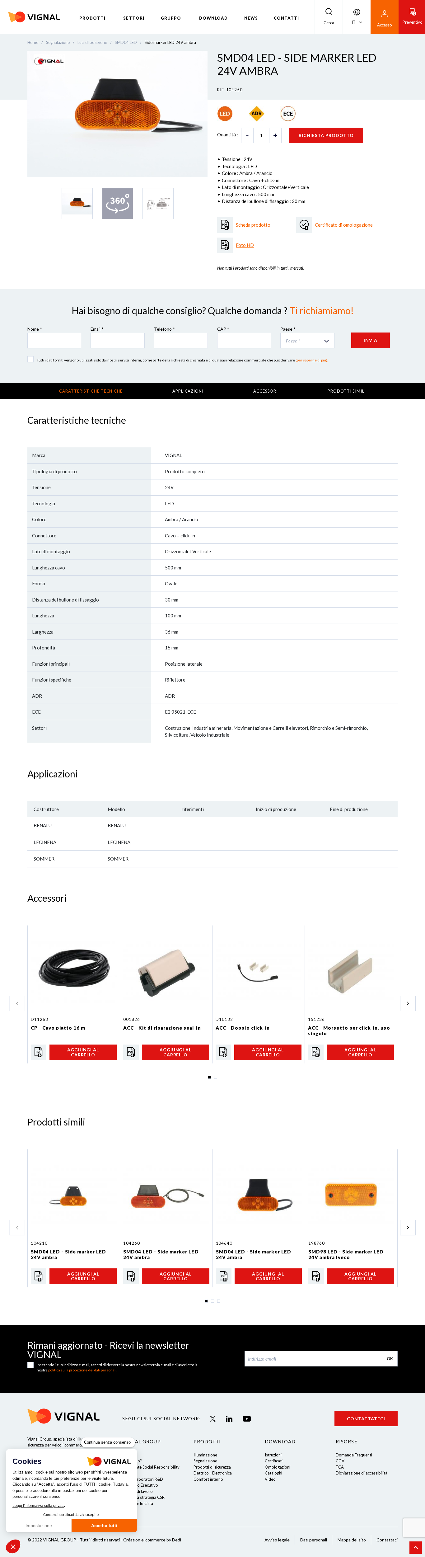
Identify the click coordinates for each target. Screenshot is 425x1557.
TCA (340, 1467)
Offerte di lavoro (137, 1491)
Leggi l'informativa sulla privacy (38, 1505)
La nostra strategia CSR (143, 1497)
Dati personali (313, 1539)
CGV (340, 1460)
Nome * (34, 329)
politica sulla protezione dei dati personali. (82, 1370)
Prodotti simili (347, 391)
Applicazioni (187, 391)
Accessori (265, 391)
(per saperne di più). (312, 360)
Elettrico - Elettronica (213, 1472)
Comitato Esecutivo (140, 1485)
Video (270, 1479)
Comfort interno (208, 1479)
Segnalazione (205, 1460)
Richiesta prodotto (326, 135)
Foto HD (245, 245)
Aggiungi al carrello (83, 1052)
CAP (223, 329)
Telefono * (164, 329)
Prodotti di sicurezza (212, 1467)
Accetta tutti (104, 1525)
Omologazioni (277, 1467)
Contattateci (366, 1418)
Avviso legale (277, 1539)
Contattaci (387, 1539)
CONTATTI (286, 18)
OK (390, 1358)
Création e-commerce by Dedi (152, 1539)
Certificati (274, 1460)
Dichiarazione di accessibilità (361, 1472)
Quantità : (227, 134)
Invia (370, 340)
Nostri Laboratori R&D (142, 1479)
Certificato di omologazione (344, 225)
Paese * (288, 329)
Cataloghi (273, 1472)
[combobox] (307, 340)
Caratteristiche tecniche (91, 391)
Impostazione (39, 1525)
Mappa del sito (352, 1539)
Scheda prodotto (253, 225)
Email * (97, 329)
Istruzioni (273, 1454)
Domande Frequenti (354, 1454)
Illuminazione (205, 1454)
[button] (13, 1546)
